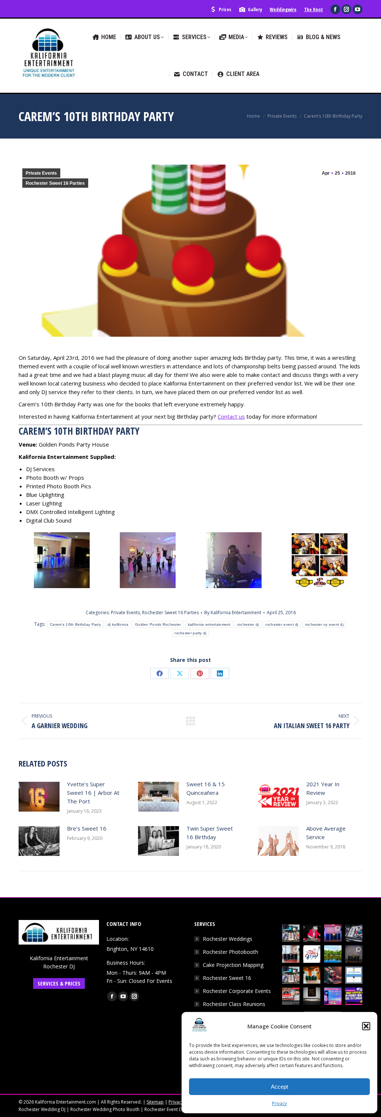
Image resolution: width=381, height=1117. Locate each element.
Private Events (41, 173)
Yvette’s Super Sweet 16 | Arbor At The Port (93, 792)
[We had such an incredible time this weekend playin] (354, 954)
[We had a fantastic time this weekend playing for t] (312, 975)
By (232, 612)
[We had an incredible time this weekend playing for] (333, 933)
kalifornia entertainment (209, 624)
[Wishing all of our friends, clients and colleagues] (312, 954)
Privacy (279, 1103)
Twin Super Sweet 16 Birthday (209, 833)
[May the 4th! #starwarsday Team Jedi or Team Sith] (291, 933)
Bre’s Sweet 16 (86, 828)
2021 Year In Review (322, 788)
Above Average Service (326, 833)
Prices (225, 9)
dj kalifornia (118, 624)
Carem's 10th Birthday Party (75, 624)
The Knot (313, 9)
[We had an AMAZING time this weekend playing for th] (291, 954)
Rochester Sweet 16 (227, 977)
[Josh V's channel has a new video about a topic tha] (291, 996)
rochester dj (248, 624)
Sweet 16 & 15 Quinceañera (205, 788)
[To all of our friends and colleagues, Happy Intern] (312, 996)
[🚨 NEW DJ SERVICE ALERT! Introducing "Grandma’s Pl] (312, 933)
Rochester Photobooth (230, 951)
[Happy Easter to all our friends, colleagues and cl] (333, 975)
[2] (148, 560)
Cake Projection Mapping (233, 964)
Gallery (255, 9)
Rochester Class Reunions (234, 1003)
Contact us (231, 416)
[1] (62, 560)
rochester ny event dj (324, 624)
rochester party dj (190, 633)
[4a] (320, 560)
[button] (366, 1026)
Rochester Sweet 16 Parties (55, 183)
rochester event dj (281, 624)
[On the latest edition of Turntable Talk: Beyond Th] (333, 996)
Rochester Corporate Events (237, 990)
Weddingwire (283, 9)
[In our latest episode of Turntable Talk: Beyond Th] (354, 996)
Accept (279, 1086)
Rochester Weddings (227, 938)
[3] (234, 560)
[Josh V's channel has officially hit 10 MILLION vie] (354, 975)
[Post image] (39, 797)
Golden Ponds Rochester (158, 624)
